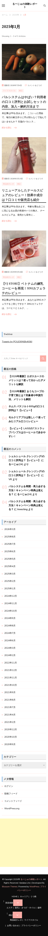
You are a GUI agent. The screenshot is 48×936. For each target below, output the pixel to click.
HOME (15, 896)
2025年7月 (10, 543)
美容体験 (9, 903)
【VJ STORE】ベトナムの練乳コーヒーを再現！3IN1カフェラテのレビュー (24, 288)
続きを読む (7, 127)
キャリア (24, 896)
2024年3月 (10, 647)
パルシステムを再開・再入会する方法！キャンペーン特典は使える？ (27, 490)
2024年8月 (10, 625)
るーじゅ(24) (16, 464)
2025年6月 (10, 551)
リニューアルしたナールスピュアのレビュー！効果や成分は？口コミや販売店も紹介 (22, 195)
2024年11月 (10, 603)
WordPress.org (11, 808)
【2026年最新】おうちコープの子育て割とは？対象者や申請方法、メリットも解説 (26, 395)
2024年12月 (10, 595)
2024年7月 (10, 633)
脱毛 (17, 907)
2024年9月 (10, 618)
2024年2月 (10, 655)
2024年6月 (10, 640)
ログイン (8, 786)
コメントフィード (13, 801)
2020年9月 (10, 744)
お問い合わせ (13, 925)
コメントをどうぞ (35, 85)
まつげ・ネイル (28, 907)
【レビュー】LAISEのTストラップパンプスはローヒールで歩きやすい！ (27, 432)
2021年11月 (10, 677)
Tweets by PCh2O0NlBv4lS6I (17, 341)
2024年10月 (10, 610)
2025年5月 (10, 558)
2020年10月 (10, 736)
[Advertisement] (24, 843)
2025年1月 (10, 588)
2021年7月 (10, 707)
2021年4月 (10, 714)
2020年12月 (10, 729)
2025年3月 (10, 573)
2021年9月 (10, 692)
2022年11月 (10, 662)
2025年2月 (10, 581)
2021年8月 (10, 699)
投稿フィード (11, 793)
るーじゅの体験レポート (24, 5)
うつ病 (33, 896)
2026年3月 (10, 529)
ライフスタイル (9, 90)
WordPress (34, 886)
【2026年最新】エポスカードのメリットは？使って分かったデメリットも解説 (27, 380)
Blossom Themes (9, 886)
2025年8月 (10, 536)
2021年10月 (10, 685)
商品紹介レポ (8, 184)
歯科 (39, 907)
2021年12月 (10, 670)
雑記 (21, 90)
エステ (9, 907)
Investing (22, 509)
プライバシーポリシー (31, 925)
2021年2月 (10, 722)
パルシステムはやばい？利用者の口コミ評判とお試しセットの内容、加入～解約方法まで (24, 102)
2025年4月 (10, 566)
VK (10, 479)
